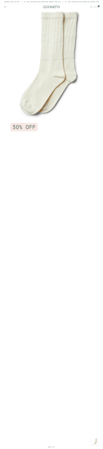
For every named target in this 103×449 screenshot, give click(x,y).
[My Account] (91, 7)
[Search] (94, 7)
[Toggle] (92, 441)
